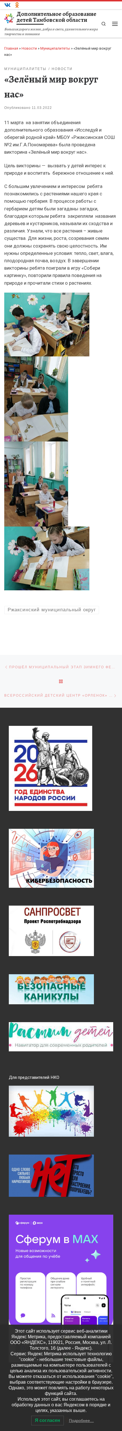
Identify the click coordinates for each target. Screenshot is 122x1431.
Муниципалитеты (55, 48)
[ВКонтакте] (7, 5)
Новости (29, 48)
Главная (11, 48)
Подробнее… (81, 1420)
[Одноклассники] (17, 5)
